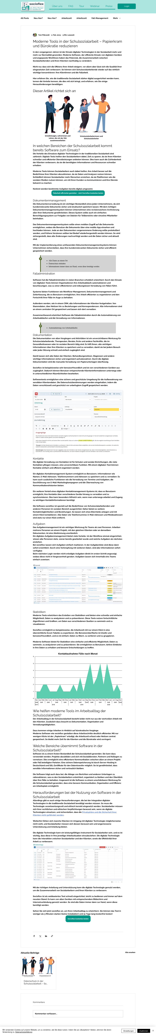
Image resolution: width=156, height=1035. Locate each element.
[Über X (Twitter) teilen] (40, 936)
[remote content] (78, 263)
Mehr (115, 18)
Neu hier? (38, 18)
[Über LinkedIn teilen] (46, 936)
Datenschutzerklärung (23, 1032)
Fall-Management (100, 18)
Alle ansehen (130, 952)
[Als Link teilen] (52, 936)
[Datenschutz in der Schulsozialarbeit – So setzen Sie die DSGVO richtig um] (38, 967)
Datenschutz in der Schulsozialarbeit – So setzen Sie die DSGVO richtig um (35, 982)
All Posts (25, 18)
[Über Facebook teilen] (34, 936)
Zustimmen (143, 1031)
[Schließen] (153, 1031)
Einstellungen (128, 1031)
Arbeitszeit (67, 18)
